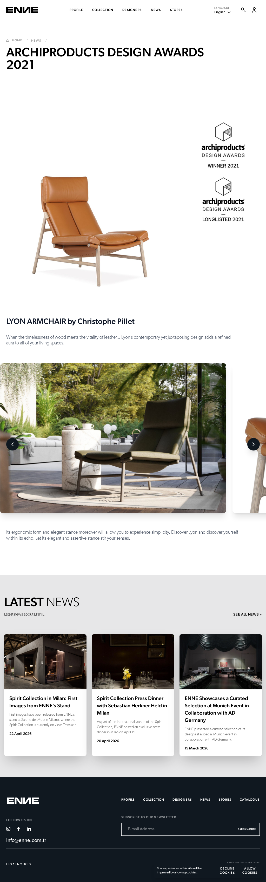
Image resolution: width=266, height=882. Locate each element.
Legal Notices (18, 864)
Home (20, 40)
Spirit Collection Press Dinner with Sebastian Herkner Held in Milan (132, 705)
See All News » (247, 614)
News (39, 40)
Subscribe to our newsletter (148, 817)
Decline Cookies (227, 870)
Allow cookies (249, 870)
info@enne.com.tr (26, 840)
